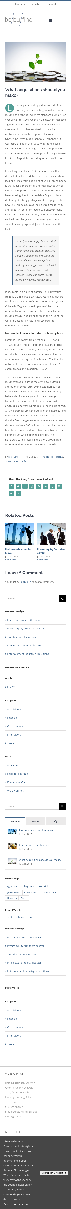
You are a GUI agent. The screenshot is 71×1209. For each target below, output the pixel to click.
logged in (25, 581)
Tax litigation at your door (22, 637)
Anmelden (13, 765)
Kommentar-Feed (17, 782)
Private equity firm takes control (25, 628)
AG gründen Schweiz (17, 1092)
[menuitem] (21, 4)
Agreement (12, 886)
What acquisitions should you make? (40, 859)
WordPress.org (15, 790)
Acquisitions (14, 709)
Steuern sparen (14, 1106)
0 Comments (20, 460)
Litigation (12, 898)
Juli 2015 (12, 687)
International (57, 456)
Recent (35, 821)
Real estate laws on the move (24, 620)
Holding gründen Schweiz (20, 1082)
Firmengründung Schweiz (20, 1097)
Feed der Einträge (17, 773)
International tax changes (34, 845)
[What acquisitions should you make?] (12, 860)
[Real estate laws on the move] (12, 831)
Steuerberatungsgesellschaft (21, 1111)
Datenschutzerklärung (16, 1204)
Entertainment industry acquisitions (28, 653)
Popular (15, 821)
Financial (46, 456)
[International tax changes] (12, 845)
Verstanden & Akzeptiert (54, 1173)
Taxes (8, 460)
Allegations (28, 886)
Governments (15, 726)
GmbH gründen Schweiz (19, 1087)
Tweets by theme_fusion (19, 917)
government (13, 892)
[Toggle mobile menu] (51, 20)
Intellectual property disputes (24, 645)
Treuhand (11, 1102)
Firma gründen (13, 1116)
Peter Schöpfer (15, 456)
